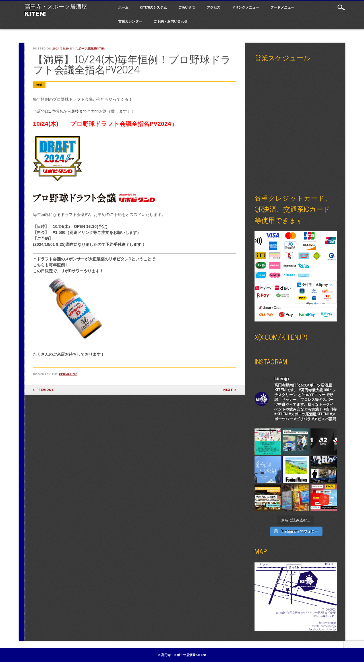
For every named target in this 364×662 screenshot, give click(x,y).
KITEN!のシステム (153, 7)
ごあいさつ (186, 7)
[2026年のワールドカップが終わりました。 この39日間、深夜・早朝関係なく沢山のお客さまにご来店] (295, 497)
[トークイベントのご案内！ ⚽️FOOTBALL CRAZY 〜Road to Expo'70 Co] (324, 469)
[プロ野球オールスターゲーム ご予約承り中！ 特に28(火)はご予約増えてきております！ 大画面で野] (268, 497)
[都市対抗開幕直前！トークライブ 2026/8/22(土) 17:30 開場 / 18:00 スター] (295, 441)
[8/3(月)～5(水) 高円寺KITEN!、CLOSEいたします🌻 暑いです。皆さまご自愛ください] (268, 469)
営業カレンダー (130, 21)
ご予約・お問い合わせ (171, 21)
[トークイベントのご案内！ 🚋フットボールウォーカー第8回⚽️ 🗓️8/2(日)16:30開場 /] (295, 469)
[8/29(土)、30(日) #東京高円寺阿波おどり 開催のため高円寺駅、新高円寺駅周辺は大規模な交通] (268, 441)
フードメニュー (282, 7)
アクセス (213, 7)
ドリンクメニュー (245, 7)
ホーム (123, 7)
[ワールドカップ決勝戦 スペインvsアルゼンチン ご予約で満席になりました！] (324, 497)
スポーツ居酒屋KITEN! (91, 48)
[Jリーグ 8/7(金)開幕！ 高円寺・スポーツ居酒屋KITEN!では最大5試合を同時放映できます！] (324, 441)
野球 (39, 84)
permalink (68, 374)
